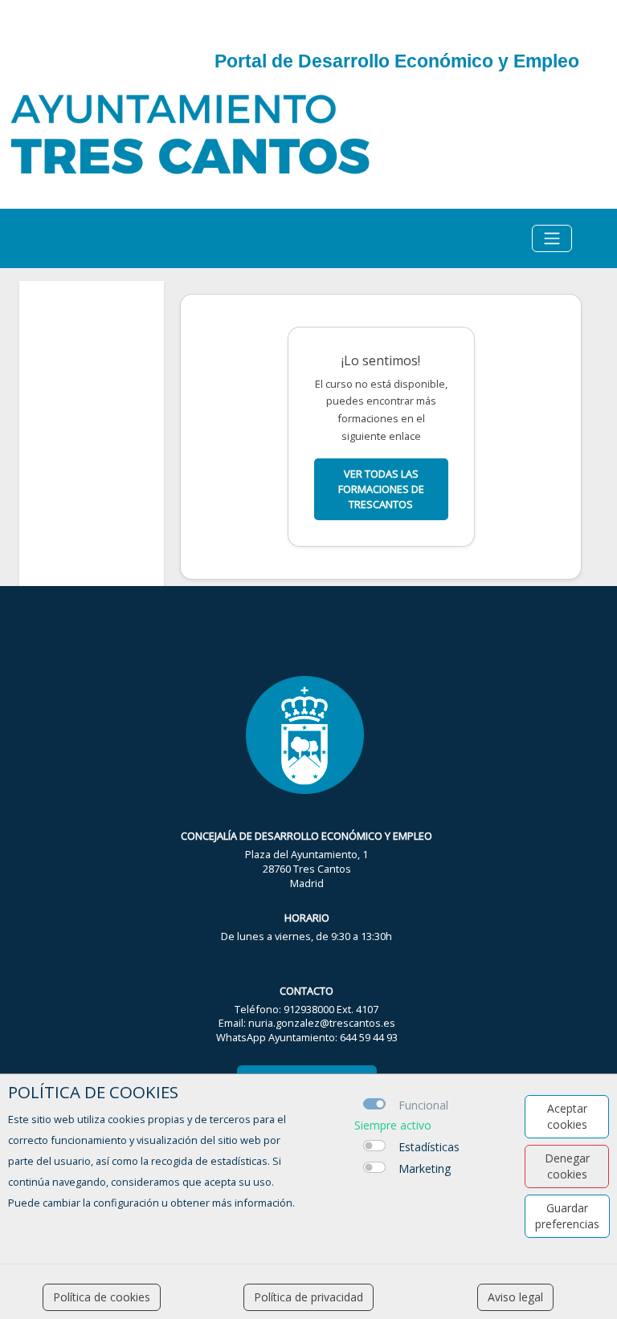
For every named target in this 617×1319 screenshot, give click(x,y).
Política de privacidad (308, 1297)
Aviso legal (515, 1297)
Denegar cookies (567, 1166)
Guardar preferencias (567, 1215)
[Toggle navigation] (552, 238)
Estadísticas (429, 1146)
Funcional (423, 1105)
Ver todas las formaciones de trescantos (381, 488)
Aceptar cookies (567, 1116)
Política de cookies (101, 1297)
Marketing (424, 1168)
